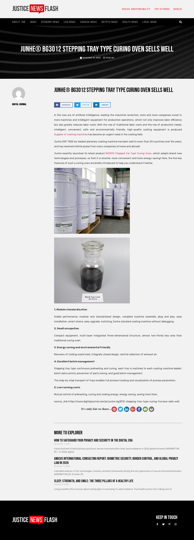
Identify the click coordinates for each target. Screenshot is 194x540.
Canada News (88, 22)
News (33, 22)
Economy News (50, 22)
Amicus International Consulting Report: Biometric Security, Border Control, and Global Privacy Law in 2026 (116, 460)
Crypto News (109, 22)
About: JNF (19, 22)
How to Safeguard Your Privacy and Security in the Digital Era (93, 440)
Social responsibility (136, 9)
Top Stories (162, 9)
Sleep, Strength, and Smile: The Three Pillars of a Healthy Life (93, 481)
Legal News (149, 22)
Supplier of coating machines (71, 134)
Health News (130, 22)
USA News (69, 22)
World (177, 9)
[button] (180, 22)
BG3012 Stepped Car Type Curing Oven (128, 153)
